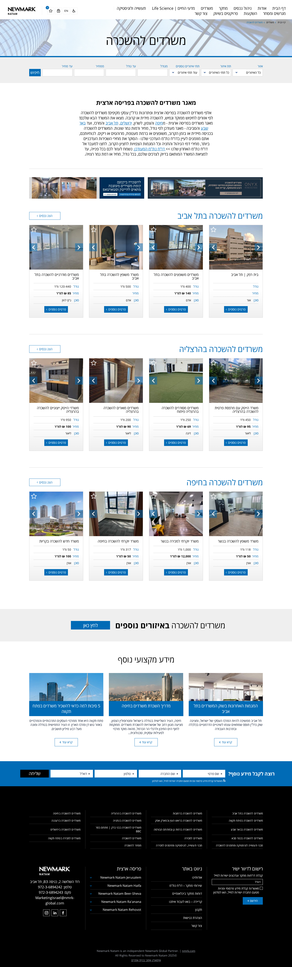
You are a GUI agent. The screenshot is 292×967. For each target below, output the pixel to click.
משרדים (207, 8)
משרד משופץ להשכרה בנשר (238, 541)
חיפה (159, 123)
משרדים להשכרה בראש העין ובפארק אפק (178, 820)
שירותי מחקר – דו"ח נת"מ (185, 885)
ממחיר (100, 66)
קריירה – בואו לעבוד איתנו (185, 901)
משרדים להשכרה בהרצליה (126, 813)
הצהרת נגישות (192, 918)
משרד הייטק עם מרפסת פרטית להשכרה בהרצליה (236, 409)
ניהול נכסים (243, 8)
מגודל (164, 66)
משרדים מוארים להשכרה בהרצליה (121, 409)
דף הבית (279, 8)
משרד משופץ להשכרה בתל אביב (119, 276)
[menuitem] (279, 8)
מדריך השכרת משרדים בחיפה (146, 706)
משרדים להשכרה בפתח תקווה (246, 820)
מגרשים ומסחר (274, 13)
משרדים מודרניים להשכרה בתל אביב (57, 276)
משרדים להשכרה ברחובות (187, 813)
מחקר (223, 8)
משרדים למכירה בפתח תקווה (64, 838)
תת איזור (225, 66)
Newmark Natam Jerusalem (120, 877)
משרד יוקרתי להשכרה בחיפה (118, 541)
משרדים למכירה (193, 838)
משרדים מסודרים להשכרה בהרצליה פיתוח (180, 409)
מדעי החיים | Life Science (173, 8)
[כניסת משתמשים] (58, 11)
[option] (236, 247)
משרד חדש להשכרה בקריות (59, 541)
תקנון (198, 909)
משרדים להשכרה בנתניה (127, 820)
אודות (262, 8)
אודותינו (197, 877)
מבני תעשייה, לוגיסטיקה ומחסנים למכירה (179, 845)
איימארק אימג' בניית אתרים (146, 960)
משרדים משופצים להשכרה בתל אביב (176, 276)
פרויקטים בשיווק (225, 13)
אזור (260, 66)
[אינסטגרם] (46, 912)
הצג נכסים (45, 216)
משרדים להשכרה (170, 625)
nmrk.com (188, 951)
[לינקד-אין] (54, 912)
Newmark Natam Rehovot (122, 909)
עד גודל (131, 66)
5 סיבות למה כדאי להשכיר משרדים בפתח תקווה (66, 708)
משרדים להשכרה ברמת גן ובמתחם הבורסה (178, 829)
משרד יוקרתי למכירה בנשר (180, 541)
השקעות (250, 13)
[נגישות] (74, 11)
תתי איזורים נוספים (187, 66)
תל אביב (111, 123)
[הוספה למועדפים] (213, 229)
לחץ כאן (90, 625)
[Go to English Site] (66, 11)
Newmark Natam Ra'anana (121, 901)
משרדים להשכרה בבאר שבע (247, 829)
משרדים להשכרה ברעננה (65, 820)
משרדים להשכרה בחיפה (66, 813)
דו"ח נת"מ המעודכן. (149, 149)
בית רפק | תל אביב (244, 274)
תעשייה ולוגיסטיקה (131, 8)
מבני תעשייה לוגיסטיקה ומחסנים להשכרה (239, 845)
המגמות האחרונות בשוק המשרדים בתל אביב (226, 708)
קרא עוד (227, 742)
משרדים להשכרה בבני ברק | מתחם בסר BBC (118, 829)
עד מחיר (67, 66)
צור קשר (201, 13)
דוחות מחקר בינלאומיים (187, 893)
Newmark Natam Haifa (124, 885)
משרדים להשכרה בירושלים (65, 829)
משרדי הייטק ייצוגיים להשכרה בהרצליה (58, 409)
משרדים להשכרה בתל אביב (247, 813)
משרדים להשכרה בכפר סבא (247, 838)
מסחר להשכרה (132, 845)
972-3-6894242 (50, 887)
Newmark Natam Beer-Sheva (119, 893)
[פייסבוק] (63, 912)
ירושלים (126, 123)
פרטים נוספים (236, 309)
